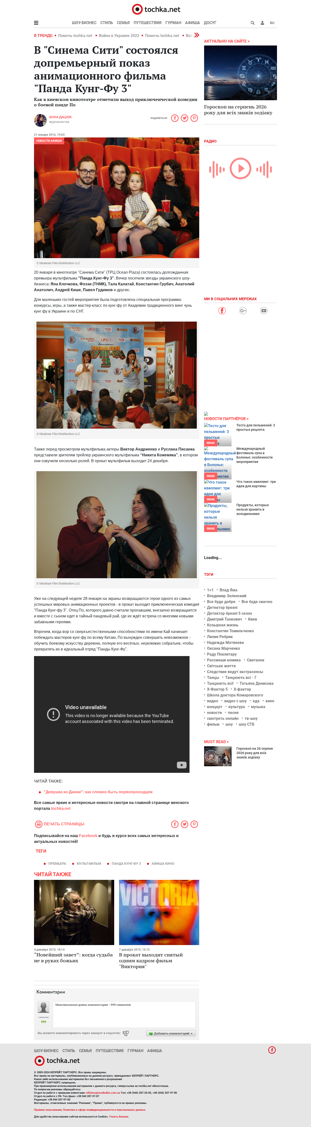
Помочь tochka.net (75, 35)
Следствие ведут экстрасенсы (235, 671)
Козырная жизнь (222, 625)
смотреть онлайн (223, 718)
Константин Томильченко (230, 631)
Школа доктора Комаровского (235, 695)
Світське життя (221, 666)
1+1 (210, 590)
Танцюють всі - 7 (240, 677)
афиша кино (163, 864)
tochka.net (60, 808)
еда (256, 701)
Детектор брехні (222, 607)
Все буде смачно (257, 601)
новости (214, 712)
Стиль (106, 22)
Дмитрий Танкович (224, 619)
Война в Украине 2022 (119, 35)
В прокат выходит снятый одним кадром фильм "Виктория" (151, 960)
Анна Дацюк (60, 117)
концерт (214, 706)
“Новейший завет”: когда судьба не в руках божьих (73, 957)
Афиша (192, 22)
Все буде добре (221, 601)
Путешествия (148, 22)
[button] (262, 23)
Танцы (213, 677)
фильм (213, 724)
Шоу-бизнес (84, 22)
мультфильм (89, 864)
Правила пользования (47, 1109)
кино (270, 701)
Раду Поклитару (222, 654)
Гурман (173, 22)
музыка (258, 706)
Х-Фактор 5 (217, 689)
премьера (57, 864)
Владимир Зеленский (226, 596)
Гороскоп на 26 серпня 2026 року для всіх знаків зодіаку (254, 753)
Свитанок (255, 660)
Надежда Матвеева (225, 642)
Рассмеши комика (224, 660)
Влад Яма (228, 590)
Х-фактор (242, 689)
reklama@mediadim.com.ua (103, 1092)
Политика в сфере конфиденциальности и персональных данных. (104, 1109)
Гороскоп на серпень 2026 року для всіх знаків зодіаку (238, 109)
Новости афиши (49, 141)
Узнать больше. (119, 1116)
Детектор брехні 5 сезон (229, 613)
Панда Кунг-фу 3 (126, 864)
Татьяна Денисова (257, 683)
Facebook (88, 836)
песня (233, 712)
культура (236, 706)
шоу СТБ (246, 724)
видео (212, 701)
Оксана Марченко (223, 648)
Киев (252, 619)
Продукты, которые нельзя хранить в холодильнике (252, 509)
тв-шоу (251, 718)
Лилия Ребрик (220, 636)
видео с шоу (235, 701)
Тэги (209, 574)
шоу (229, 724)
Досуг (210, 22)
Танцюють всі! (220, 683)
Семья (123, 22)
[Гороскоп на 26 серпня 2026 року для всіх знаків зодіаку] (218, 756)
